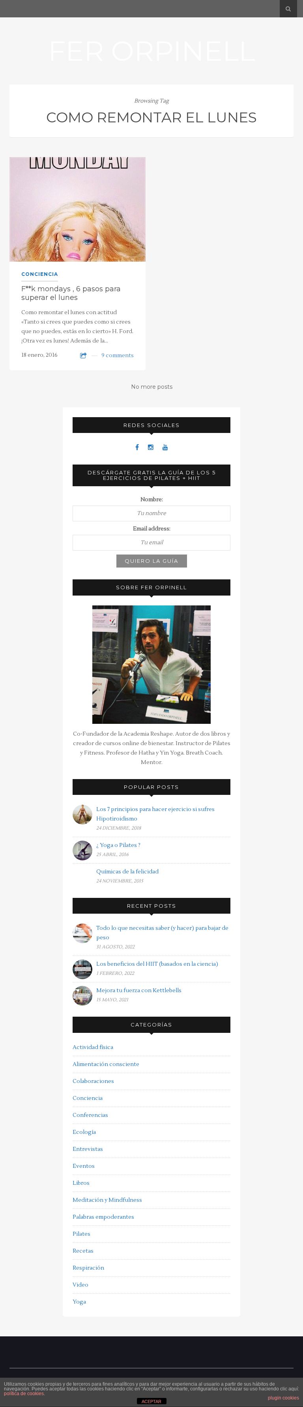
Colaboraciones (93, 1081)
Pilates (81, 1234)
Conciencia (39, 274)
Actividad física (93, 1047)
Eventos (84, 1166)
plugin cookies (283, 1398)
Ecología (84, 1132)
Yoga (79, 1302)
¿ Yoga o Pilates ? (118, 845)
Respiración (88, 1268)
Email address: (151, 528)
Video (80, 1285)
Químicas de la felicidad (127, 871)
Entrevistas (88, 1149)
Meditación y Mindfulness (107, 1200)
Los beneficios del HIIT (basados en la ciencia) (157, 964)
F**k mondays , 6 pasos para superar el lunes (71, 293)
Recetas (83, 1251)
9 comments (117, 355)
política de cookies (24, 1393)
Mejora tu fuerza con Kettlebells (138, 990)
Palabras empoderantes (103, 1217)
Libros (81, 1183)
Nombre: (151, 499)
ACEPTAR (151, 1401)
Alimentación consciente (106, 1064)
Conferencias (90, 1115)
